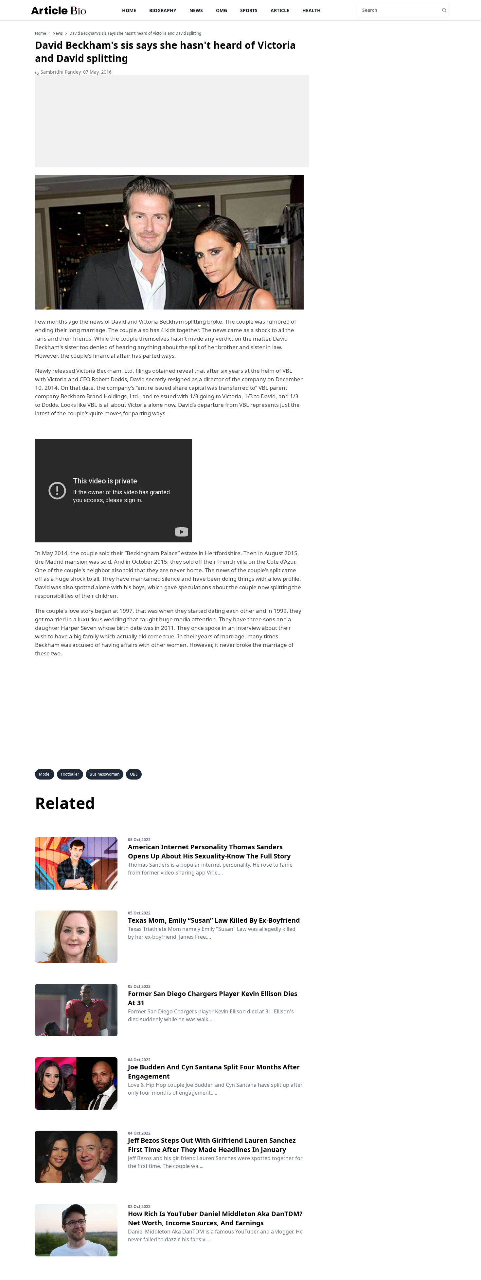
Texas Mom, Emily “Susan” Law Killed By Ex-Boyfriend (214, 920)
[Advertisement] (172, 121)
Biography (162, 10)
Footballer (70, 774)
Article (280, 10)
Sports (249, 10)
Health (311, 10)
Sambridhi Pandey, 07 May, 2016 (73, 72)
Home (129, 10)
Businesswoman (104, 774)
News (196, 10)
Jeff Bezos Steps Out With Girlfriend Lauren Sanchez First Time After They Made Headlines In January (212, 1145)
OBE (134, 774)
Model (44, 774)
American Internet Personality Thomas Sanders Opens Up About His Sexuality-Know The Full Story (209, 851)
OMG (221, 10)
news (58, 33)
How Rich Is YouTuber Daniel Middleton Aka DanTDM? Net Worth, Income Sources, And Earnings (215, 1218)
